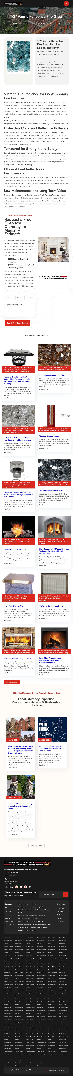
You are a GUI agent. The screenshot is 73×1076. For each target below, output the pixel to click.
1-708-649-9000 (8, 883)
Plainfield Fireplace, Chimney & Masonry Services (19, 1036)
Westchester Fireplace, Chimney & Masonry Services (30, 1054)
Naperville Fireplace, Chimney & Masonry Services (19, 1010)
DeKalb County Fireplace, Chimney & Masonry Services (30, 958)
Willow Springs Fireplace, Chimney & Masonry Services (19, 1062)
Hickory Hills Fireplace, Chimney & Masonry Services (52, 975)
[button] (66, 3)
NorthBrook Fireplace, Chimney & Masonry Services (63, 1010)
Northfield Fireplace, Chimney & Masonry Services (8, 1019)
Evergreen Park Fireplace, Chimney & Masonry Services (52, 966)
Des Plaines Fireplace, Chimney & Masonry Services (41, 958)
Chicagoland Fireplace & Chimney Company (29, 1070)
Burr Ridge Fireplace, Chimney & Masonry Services (52, 949)
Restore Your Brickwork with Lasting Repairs (30, 904)
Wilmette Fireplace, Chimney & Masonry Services (30, 1062)
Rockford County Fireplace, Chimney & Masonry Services (63, 1036)
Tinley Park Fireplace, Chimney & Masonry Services (8, 1054)
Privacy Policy (60, 1070)
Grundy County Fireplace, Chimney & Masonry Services (30, 975)
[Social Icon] (16, 886)
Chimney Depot (9, 921)
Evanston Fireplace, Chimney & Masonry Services (41, 966)
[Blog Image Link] (18, 357)
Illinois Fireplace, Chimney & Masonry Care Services (41, 984)
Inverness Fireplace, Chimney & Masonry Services (52, 984)
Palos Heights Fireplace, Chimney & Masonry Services (42, 1027)
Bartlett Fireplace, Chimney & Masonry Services (52, 940)
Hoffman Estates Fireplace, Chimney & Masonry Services (8, 984)
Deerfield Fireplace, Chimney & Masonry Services (19, 958)
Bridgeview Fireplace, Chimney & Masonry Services (19, 949)
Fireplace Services (10, 915)
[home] (13, 3)
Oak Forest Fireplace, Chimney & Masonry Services (41, 1019)
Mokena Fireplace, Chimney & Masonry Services (52, 1001)
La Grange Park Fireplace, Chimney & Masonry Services (52, 992)
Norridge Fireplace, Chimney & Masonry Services (52, 1010)
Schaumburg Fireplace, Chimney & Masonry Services (30, 1045)
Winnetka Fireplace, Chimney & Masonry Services (41, 1062)
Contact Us (8, 911)
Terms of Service (52, 1070)
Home (15, 23)
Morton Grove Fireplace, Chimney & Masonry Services (63, 1001)
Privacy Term (60, 908)
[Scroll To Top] (68, 1071)
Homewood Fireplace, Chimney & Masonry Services (30, 984)
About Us (7, 918)
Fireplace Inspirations (27, 23)
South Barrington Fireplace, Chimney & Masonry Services (63, 1045)
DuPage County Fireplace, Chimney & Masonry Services (63, 958)
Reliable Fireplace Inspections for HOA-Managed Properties (34, 924)
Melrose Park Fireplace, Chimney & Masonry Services (41, 1001)
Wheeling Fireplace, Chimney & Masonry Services (63, 1054)
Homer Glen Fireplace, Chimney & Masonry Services (19, 984)
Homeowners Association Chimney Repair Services (32, 915)
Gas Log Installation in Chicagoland (27, 918)
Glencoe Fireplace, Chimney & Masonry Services (8, 975)
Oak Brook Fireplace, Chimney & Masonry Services (30, 1019)
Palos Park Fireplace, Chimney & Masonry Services (63, 1027)
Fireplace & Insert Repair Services (27, 930)
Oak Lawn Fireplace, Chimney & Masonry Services (52, 1019)
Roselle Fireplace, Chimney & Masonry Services (19, 1045)
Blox (47, 1070)
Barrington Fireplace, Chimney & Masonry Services (41, 940)
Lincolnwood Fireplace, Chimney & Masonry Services (19, 1001)
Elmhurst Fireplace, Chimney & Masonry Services (19, 966)
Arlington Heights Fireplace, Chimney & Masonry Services (19, 940)
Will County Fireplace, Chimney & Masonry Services (8, 1062)
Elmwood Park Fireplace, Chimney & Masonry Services (30, 966)
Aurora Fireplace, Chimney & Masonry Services (30, 940)
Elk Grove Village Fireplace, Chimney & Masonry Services (8, 966)
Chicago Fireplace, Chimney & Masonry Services (63, 949)
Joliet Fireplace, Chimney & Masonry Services (63, 984)
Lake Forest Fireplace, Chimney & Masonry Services (63, 992)
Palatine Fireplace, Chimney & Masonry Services (30, 1027)
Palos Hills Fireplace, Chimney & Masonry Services (52, 1027)
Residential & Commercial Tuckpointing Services (31, 907)
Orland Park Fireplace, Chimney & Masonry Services (19, 1027)
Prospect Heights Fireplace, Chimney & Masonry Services (30, 1036)
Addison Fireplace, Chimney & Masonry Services (8, 940)
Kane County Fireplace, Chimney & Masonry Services (9, 992)
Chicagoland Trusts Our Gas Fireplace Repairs (30, 921)
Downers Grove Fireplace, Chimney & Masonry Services (52, 958)
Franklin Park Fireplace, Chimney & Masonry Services (63, 966)
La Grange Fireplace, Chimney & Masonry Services (41, 992)
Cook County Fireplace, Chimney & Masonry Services (8, 958)
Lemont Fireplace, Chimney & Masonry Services (8, 1001)
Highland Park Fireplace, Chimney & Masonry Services (63, 975)
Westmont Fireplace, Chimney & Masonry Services (52, 1054)
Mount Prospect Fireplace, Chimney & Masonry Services (8, 1010)
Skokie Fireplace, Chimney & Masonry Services (52, 1045)
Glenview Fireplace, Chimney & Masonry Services (19, 975)
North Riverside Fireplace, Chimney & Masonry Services (19, 1019)
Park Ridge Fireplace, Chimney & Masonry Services (8, 1036)
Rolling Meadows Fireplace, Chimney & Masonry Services (8, 1045)
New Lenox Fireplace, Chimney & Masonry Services (30, 1010)
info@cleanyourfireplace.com (11, 881)
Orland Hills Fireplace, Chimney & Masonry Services (8, 1027)
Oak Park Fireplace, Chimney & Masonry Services (63, 1019)
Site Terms (60, 911)
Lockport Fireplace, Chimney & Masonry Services (30, 1001)
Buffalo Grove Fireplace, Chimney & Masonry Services (41, 949)
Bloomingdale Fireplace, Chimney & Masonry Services (63, 940)
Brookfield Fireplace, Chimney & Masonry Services (30, 949)
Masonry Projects (9, 925)
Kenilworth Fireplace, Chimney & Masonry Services (19, 992)
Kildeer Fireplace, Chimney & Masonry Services (30, 992)
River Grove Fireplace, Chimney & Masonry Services (52, 1036)
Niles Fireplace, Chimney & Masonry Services (41, 1010)
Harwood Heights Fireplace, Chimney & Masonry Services (41, 975)
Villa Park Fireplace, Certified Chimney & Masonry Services (19, 1054)
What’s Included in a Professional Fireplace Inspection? (33, 927)
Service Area (60, 915)
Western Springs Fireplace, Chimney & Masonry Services (41, 1054)
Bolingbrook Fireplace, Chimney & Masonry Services (8, 949)
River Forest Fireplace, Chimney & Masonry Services (41, 1036)
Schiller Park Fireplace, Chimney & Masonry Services (41, 1045)
